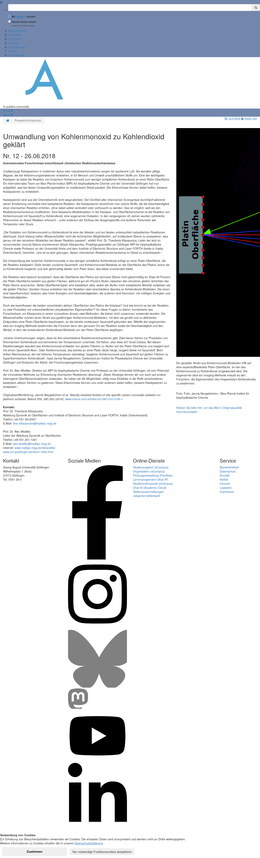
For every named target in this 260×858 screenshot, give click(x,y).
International (16, 55)
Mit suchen (23, 16)
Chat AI (138, 488)
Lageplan (226, 488)
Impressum (227, 492)
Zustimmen (34, 851)
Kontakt (225, 475)
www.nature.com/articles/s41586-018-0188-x (94, 399)
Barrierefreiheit (229, 467)
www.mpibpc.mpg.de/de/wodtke (35, 448)
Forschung (15, 39)
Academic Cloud (154, 488)
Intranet (225, 483)
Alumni (12, 51)
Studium (13, 43)
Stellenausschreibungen (148, 492)
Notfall (224, 479)
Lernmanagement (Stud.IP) (150, 479)
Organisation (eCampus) (149, 471)
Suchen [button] (234, 119)
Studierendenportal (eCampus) (153, 483)
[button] (8, 111)
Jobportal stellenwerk (146, 496)
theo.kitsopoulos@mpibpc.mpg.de (34, 423)
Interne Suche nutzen (24, 22)
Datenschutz (228, 471)
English (250, 119)
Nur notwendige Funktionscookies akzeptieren (102, 852)
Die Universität (17, 31)
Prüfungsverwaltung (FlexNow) (153, 475)
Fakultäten (15, 35)
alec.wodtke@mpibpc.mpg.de (32, 444)
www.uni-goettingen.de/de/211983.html (28, 452)
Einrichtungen (17, 47)
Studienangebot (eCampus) (151, 467)
